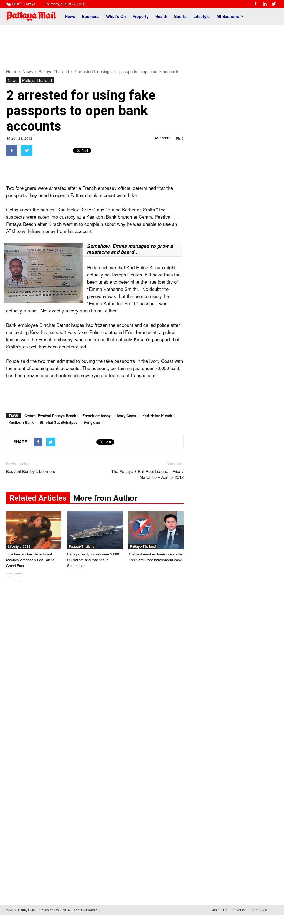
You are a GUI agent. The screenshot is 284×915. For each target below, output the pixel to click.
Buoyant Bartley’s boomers (30, 471)
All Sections (227, 16)
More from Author (105, 498)
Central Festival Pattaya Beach (50, 415)
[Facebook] (255, 4)
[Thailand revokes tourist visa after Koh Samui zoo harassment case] (156, 530)
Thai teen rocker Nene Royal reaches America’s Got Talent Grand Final (30, 559)
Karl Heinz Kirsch (157, 415)
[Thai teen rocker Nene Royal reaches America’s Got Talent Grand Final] (33, 530)
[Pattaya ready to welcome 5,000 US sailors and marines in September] (94, 530)
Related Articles (38, 498)
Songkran (91, 422)
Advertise (239, 909)
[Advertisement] (142, 43)
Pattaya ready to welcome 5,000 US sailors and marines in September (93, 559)
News (70, 16)
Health (161, 16)
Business (91, 16)
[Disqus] (95, 668)
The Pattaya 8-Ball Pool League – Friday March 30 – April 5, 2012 (147, 474)
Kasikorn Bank (21, 422)
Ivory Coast (126, 415)
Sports (180, 16)
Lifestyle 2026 (19, 547)
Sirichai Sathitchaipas (58, 422)
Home (11, 71)
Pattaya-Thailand (37, 80)
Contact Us (219, 909)
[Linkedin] (264, 4)
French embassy (96, 415)
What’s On (116, 16)
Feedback (259, 909)
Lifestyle (201, 16)
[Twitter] (274, 4)
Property (141, 16)
